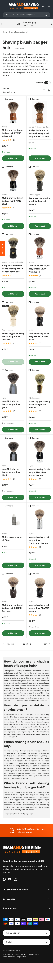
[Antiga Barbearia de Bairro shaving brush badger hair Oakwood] (40, 112)
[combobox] (26, 14)
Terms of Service (9, 957)
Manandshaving (14, 950)
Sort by (6, 88)
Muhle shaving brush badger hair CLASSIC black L (39, 336)
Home (5, 32)
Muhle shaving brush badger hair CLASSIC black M (39, 608)
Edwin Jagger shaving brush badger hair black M (39, 201)
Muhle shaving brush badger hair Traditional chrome (39, 540)
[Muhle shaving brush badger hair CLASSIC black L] (40, 316)
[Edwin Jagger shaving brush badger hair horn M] (40, 384)
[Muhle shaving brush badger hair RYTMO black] (13, 180)
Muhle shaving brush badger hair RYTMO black (12, 201)
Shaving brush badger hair (19, 32)
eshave (6, 810)
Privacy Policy (8, 954)
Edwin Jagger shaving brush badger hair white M (13, 336)
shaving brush (27, 814)
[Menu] (4, 6)
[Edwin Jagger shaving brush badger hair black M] (40, 180)
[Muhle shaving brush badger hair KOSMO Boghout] (13, 587)
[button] (49, 6)
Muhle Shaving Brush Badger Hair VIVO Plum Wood (39, 268)
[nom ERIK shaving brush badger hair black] (13, 451)
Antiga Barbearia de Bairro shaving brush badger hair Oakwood (39, 133)
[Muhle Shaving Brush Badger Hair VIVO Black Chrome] (40, 451)
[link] (11, 643)
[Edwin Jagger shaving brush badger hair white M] (13, 316)
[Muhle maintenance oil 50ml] (13, 519)
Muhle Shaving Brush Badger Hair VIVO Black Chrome (39, 472)
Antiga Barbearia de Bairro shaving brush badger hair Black (12, 268)
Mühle (12, 795)
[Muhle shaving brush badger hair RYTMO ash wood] (13, 112)
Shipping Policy (20, 954)
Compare (39, 82)
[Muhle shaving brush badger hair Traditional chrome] (40, 519)
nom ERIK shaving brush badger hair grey (11, 404)
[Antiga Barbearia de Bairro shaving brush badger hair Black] (13, 248)
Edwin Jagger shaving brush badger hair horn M (39, 404)
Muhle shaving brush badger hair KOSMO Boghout (12, 608)
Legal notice (21, 957)
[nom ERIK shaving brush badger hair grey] (13, 384)
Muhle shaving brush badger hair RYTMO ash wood (12, 133)
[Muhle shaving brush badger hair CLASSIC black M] (40, 587)
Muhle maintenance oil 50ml (12, 539)
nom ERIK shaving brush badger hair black (11, 472)
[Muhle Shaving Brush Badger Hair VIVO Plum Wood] (40, 248)
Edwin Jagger (30, 795)
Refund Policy (34, 954)
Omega (41, 795)
